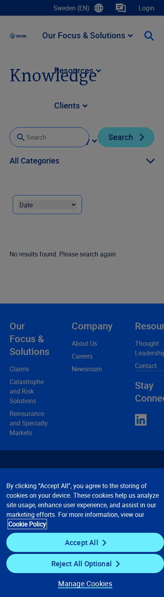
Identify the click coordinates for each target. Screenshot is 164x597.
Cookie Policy (27, 524)
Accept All (81, 542)
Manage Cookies (85, 583)
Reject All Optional (81, 563)
